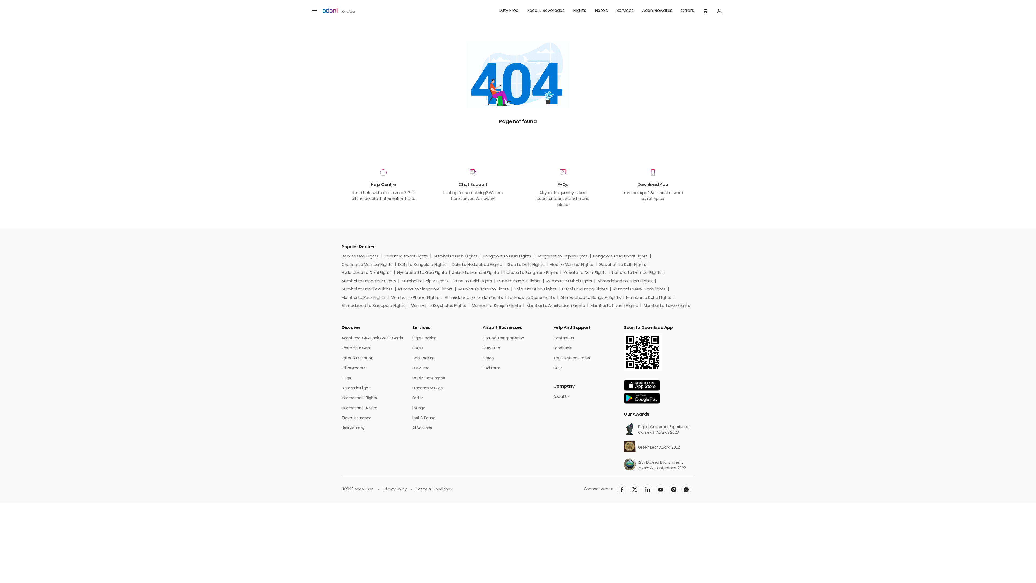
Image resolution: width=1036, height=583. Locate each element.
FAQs (558, 368)
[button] (705, 11)
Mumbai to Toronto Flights (483, 289)
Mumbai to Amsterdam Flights (556, 306)
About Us (561, 397)
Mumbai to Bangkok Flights (367, 289)
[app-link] (642, 385)
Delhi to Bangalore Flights (422, 265)
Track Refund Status (571, 358)
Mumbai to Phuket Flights (415, 297)
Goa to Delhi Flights (525, 265)
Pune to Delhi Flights (473, 281)
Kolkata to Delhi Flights (585, 273)
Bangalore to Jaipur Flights (562, 256)
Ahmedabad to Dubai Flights (625, 281)
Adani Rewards (657, 11)
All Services (422, 428)
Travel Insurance (357, 418)
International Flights (359, 398)
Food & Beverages (545, 11)
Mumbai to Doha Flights (648, 297)
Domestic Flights (357, 388)
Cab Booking (423, 358)
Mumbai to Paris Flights (364, 297)
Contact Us (563, 338)
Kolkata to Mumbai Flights (637, 273)
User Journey (353, 428)
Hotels (601, 11)
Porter (417, 398)
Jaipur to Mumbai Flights (475, 273)
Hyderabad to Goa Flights (422, 273)
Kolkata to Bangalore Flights (531, 273)
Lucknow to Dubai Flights (531, 297)
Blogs (346, 378)
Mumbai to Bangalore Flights (369, 281)
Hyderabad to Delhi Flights (367, 273)
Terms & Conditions (434, 489)
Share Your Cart (356, 348)
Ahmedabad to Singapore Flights (373, 306)
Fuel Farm (491, 368)
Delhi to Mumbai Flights (406, 256)
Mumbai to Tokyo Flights (667, 306)
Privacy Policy (395, 489)
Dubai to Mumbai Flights (585, 289)
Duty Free (509, 11)
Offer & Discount (357, 358)
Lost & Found (423, 418)
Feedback (562, 348)
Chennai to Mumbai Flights (367, 265)
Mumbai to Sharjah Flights (496, 306)
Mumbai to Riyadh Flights (614, 306)
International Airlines (360, 408)
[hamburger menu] (314, 11)
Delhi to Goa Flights (360, 256)
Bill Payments (353, 368)
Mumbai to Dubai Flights (569, 281)
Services (624, 11)
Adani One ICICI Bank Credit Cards (372, 338)
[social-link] (621, 489)
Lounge (418, 408)
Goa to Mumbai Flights (571, 265)
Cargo (488, 358)
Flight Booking (424, 338)
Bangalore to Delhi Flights (507, 256)
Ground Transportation (503, 338)
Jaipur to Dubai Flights (535, 289)
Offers (687, 11)
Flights (579, 11)
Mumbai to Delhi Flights (456, 256)
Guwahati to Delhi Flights (622, 265)
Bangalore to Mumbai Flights (620, 256)
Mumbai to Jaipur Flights (425, 281)
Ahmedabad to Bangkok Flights (590, 297)
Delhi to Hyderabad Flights (477, 265)
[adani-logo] (339, 10)
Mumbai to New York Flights (639, 289)
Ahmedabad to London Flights (474, 297)
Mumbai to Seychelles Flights (438, 306)
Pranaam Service (427, 388)
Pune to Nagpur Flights (519, 281)
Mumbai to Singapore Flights (425, 289)
